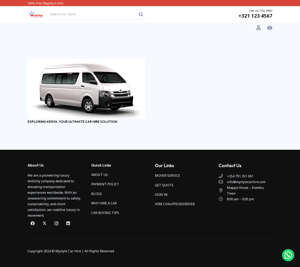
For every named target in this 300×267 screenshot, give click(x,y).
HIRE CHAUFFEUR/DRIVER (175, 204)
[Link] (259, 27)
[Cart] (270, 28)
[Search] (141, 14)
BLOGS (96, 194)
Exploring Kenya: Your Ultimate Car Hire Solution (72, 121)
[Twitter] (44, 223)
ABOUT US (99, 174)
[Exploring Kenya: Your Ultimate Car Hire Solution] (86, 62)
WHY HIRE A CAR (104, 203)
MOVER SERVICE (167, 175)
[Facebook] (33, 223)
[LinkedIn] (68, 223)
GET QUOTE (164, 185)
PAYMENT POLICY (105, 184)
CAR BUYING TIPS (105, 213)
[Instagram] (56, 223)
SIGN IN (161, 194)
